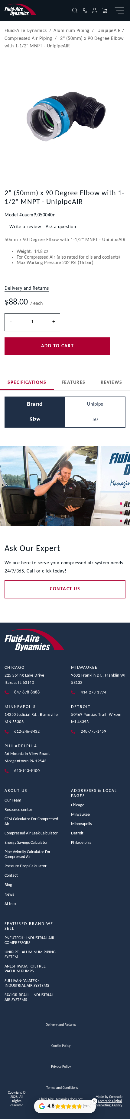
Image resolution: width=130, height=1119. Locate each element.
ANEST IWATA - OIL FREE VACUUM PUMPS (25, 969)
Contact (11, 875)
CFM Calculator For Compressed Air (31, 821)
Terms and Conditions (62, 1088)
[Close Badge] (94, 1101)
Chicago (15, 667)
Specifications (27, 382)
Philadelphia (21, 746)
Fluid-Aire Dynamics (26, 30)
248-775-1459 (93, 731)
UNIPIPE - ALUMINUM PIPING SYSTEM (30, 954)
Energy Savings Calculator (26, 842)
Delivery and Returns (61, 1025)
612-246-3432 (27, 731)
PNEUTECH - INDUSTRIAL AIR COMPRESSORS (29, 940)
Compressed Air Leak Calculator (31, 833)
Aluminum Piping (71, 30)
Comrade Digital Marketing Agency (109, 1103)
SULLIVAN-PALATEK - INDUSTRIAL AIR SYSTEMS (27, 983)
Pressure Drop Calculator (26, 866)
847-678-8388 (27, 692)
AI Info (10, 904)
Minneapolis (20, 707)
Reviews (111, 382)
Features (74, 382)
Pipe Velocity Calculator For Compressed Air (27, 854)
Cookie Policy (60, 1046)
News (9, 894)
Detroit (81, 707)
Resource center (18, 810)
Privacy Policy (61, 1067)
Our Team (13, 800)
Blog (8, 885)
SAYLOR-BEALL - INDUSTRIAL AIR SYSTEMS (29, 997)
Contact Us (65, 589)
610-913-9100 (27, 771)
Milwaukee (84, 667)
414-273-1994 (93, 692)
